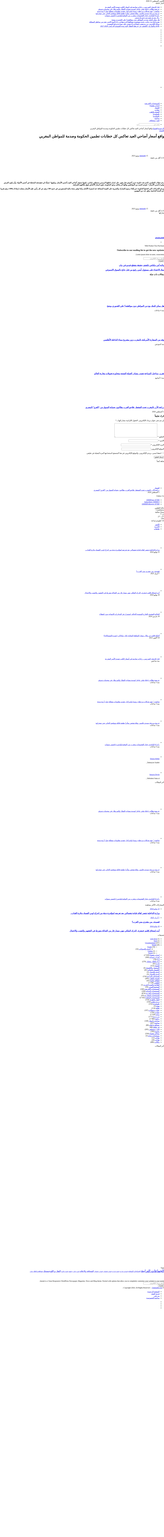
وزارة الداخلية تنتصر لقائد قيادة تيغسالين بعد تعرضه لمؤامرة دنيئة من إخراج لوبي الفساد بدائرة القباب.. (122, 550)
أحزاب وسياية (154, 957)
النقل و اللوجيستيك (52, 1271)
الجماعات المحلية (134, 1271)
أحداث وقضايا (155, 106)
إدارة (158, 964)
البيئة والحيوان (154, 972)
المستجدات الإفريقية (152, 103)
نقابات (157, 1040)
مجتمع (157, 1031)
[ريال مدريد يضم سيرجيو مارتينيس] (153, 1196)
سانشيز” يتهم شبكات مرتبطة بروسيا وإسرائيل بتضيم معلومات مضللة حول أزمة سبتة (128, 11)
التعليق (161, 437)
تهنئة (158, 1006)
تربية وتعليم (155, 1002)
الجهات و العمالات (98, 1271)
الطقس (157, 983)
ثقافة (158, 1008)
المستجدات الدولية (153, 991)
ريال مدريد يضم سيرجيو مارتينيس (147, 18)
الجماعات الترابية (153, 976)
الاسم (161, 441)
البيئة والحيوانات (145, 949)
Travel (150, 953)
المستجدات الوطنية (152, 998)
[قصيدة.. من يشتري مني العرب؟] (147, 569)
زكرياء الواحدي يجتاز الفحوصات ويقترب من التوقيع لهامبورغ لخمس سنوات (132, 16)
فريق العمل (155, 1294)
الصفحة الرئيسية (153, 1292)
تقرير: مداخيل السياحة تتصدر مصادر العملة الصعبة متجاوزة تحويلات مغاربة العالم (129, 373)
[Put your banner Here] (123, 100)
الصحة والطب (154, 112)
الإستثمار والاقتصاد (153, 968)
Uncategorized (150, 943)
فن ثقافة (156, 1027)
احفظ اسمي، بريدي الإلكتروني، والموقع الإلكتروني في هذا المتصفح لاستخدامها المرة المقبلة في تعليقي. (123, 453)
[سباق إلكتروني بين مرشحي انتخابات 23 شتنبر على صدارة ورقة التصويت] (148, 1266)
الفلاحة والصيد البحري (151, 985)
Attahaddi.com (157, 1288)
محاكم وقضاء (154, 1034)
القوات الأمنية (64, 1271)
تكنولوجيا (156, 114)
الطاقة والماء (155, 981)
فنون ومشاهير (154, 120)
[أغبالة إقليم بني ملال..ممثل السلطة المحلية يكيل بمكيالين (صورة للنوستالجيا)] (147, 633)
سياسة (157, 118)
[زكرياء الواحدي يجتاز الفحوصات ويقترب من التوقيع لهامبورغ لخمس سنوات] (147, 742)
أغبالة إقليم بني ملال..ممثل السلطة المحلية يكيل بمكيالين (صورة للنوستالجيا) (132, 636)
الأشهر (157, 525)
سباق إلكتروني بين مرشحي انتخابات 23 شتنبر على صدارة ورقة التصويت (133, 24)
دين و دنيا (156, 1017)
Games (150, 951)
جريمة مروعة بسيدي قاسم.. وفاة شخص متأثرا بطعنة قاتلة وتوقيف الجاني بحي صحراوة (128, 13)
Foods (149, 947)
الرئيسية (161, 128)
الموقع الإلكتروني (157, 449)
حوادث (157, 110)
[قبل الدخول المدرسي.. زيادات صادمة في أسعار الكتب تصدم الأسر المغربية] (147, 657)
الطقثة (70, 1271)
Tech (155, 941)
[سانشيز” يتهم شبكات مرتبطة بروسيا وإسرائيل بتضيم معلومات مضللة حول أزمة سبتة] (147, 700)
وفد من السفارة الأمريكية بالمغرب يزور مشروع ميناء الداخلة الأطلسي (133, 340)
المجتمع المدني (154, 987)
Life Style (153, 939)
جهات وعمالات (154, 1010)
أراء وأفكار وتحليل (153, 961)
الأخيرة (157, 527)
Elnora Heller (155, 759)
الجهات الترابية (115, 1271)
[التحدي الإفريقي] (104, 83)
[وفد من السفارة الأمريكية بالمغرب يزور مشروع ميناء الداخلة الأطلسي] (142, 335)
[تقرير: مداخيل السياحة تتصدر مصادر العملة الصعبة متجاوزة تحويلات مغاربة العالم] (142, 369)
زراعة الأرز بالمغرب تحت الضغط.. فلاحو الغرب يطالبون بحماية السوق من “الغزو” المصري (124, 407)
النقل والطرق (155, 1000)
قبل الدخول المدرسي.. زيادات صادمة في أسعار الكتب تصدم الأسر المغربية (132, 7)
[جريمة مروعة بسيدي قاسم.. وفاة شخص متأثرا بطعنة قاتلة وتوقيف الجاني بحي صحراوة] (147, 721)
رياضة (157, 1019)
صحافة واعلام (154, 1025)
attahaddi (142, 156)
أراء (158, 959)
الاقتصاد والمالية (154, 970)
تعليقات (157, 529)
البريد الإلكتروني (157, 445)
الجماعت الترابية (124, 1271)
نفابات (157, 1038)
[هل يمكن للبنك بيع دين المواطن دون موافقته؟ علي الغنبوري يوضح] (142, 302)
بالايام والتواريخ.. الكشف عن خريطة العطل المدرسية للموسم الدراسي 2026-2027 (130, 26)
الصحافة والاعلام (87, 1271)
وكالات (157, 1042)
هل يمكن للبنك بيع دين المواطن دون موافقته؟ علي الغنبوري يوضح (136, 20)
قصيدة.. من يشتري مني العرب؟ (148, 571)
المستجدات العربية (153, 993)
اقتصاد (157, 108)
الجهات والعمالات (107, 1271)
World (154, 945)
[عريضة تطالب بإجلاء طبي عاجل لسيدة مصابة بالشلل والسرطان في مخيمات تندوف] (147, 678)
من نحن (157, 1296)
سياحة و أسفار (154, 1021)
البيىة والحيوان (154, 974)
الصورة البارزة (75, 1271)
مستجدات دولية (154, 1036)
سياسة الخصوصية (153, 1298)
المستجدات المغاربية (152, 995)
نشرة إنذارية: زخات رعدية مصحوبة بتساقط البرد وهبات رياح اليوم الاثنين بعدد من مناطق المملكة (124, 22)
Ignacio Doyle (154, 775)
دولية (158, 1014)
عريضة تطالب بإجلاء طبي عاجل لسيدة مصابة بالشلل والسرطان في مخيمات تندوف (129, 9)
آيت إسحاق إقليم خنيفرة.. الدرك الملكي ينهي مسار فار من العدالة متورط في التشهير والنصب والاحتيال (122, 593)
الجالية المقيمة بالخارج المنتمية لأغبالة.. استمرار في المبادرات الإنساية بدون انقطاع (129, 614)
